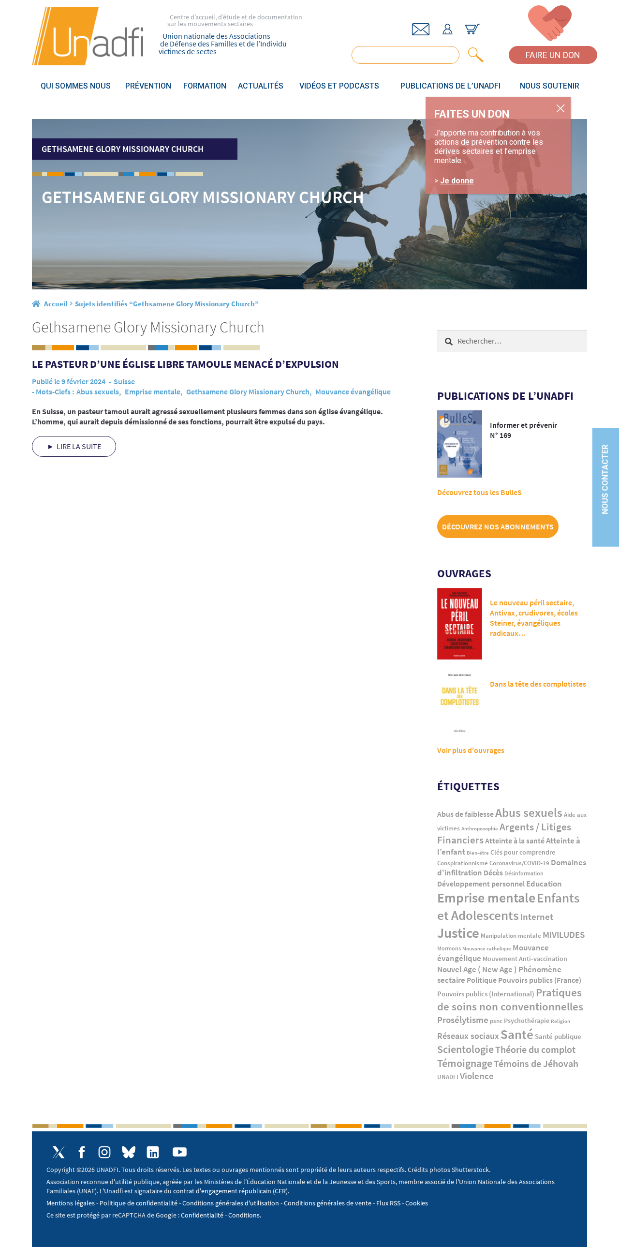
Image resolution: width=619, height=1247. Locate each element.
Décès (493, 872)
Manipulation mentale (511, 935)
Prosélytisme (462, 1019)
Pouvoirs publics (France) (539, 980)
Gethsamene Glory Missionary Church (248, 391)
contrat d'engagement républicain (222, 1191)
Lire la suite (79, 446)
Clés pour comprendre (522, 852)
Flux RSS (388, 1203)
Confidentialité (202, 1215)
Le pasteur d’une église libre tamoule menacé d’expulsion (185, 364)
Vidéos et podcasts (339, 85)
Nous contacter (605, 479)
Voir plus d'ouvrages (470, 750)
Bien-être (478, 853)
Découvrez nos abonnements (498, 526)
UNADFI (447, 1077)
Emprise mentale (152, 391)
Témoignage (464, 1063)
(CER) (280, 1191)
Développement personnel (481, 883)
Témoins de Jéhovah (536, 1063)
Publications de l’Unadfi (450, 85)
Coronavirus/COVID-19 (519, 863)
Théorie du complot (535, 1049)
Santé (517, 1034)
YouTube (179, 1151)
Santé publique (558, 1036)
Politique (482, 980)
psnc (496, 1021)
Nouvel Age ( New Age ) (477, 969)
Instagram (104, 1152)
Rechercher (474, 55)
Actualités (260, 85)
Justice (458, 933)
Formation (204, 85)
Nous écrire (420, 29)
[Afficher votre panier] (472, 29)
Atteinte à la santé (515, 840)
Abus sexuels (97, 391)
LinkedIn (153, 1152)
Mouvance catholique (486, 948)
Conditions (244, 1215)
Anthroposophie (479, 828)
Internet (536, 916)
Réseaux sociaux (468, 1035)
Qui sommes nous (76, 85)
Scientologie (465, 1049)
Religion (560, 1021)
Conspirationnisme (462, 863)
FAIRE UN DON (553, 55)
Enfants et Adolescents (508, 906)
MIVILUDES (564, 934)
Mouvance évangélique (353, 391)
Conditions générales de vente (327, 1203)
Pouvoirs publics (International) (485, 994)
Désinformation (524, 873)
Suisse (124, 381)
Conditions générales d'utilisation (230, 1203)
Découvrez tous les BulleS (479, 492)
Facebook (81, 1152)
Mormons (449, 948)
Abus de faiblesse (465, 814)
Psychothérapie (526, 1021)
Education (544, 883)
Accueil (55, 303)
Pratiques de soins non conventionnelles (510, 999)
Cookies (416, 1203)
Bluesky (128, 1152)
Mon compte (447, 29)
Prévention (148, 85)
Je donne (457, 180)
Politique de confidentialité (138, 1203)
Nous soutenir (549, 85)
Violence (477, 1076)
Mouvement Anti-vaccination (525, 959)
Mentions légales (70, 1203)
